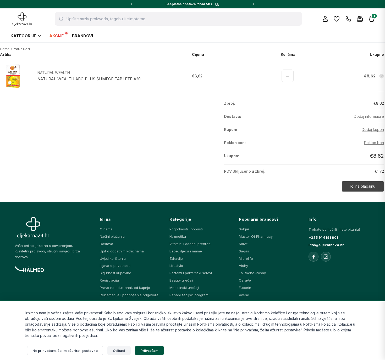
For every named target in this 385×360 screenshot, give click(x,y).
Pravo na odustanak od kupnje (125, 287)
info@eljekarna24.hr (326, 245)
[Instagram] (326, 257)
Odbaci (119, 350)
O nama (106, 229)
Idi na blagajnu (362, 186)
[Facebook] (313, 257)
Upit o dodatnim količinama (122, 251)
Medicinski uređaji (184, 287)
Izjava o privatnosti (115, 265)
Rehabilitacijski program (188, 295)
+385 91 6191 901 (323, 237)
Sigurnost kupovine (115, 273)
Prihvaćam (149, 350)
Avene (244, 295)
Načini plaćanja (112, 236)
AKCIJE (56, 35)
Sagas (244, 251)
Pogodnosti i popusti (186, 229)
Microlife (246, 258)
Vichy (243, 265)
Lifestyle (176, 265)
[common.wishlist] (336, 19)
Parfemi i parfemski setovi (190, 273)
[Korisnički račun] (325, 19)
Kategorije (23, 35)
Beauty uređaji (181, 280)
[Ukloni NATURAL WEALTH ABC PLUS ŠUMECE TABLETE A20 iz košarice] (381, 76)
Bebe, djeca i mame (185, 251)
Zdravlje (176, 258)
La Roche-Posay (252, 273)
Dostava (106, 244)
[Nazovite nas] (348, 19)
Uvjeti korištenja (113, 258)
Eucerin (245, 287)
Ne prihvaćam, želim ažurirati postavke (65, 350)
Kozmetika (177, 236)
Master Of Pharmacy (256, 236)
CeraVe (245, 280)
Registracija (109, 280)
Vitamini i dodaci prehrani (190, 244)
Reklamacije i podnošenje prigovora (129, 295)
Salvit (243, 244)
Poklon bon (374, 142)
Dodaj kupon (373, 129)
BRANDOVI (82, 35)
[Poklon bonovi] (360, 19)
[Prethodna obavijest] (131, 4)
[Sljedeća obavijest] (253, 4)
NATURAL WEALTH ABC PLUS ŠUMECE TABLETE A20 (89, 78)
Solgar (244, 229)
